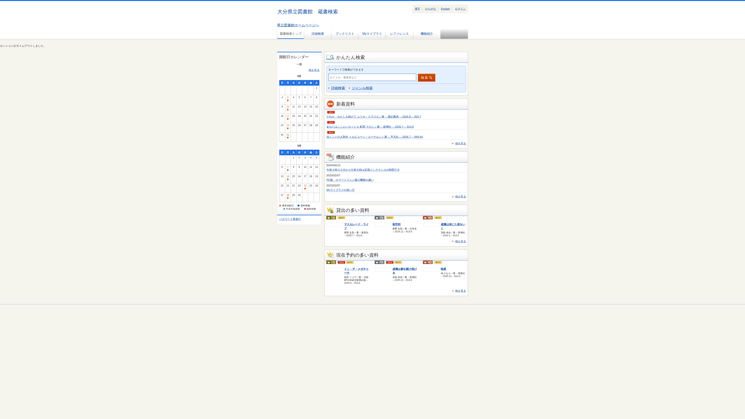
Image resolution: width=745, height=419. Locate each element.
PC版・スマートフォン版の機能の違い (350, 179)
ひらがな (430, 8)
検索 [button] (424, 77)
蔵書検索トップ (290, 33)
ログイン (460, 8)
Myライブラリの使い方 (341, 189)
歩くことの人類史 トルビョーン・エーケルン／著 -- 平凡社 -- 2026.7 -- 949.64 (375, 136)
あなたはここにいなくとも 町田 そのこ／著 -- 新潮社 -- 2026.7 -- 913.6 (370, 126)
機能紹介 (427, 33)
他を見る (314, 70)
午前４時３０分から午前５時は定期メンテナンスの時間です (363, 169)
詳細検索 (318, 33)
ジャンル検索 (362, 88)
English (445, 8)
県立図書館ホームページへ (298, 25)
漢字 (417, 8)
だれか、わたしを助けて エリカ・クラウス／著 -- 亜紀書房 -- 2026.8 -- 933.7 (374, 116)
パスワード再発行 (290, 219)
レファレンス (399, 33)
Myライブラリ (372, 33)
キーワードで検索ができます (346, 69)
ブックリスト (345, 33)
